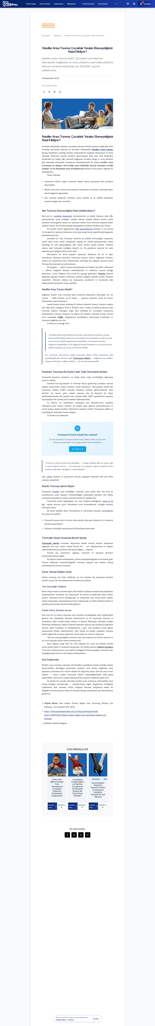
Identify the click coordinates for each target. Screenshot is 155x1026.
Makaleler (57, 35)
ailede (49, 477)
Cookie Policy (61, 1020)
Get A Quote (45, 4)
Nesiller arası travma (102, 149)
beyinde (55, 491)
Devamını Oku (51, 806)
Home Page (31, 4)
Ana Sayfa (46, 35)
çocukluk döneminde (63, 216)
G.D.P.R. (71, 1020)
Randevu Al (79, 449)
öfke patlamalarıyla (84, 229)
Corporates (58, 4)
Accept (96, 1019)
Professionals (88, 4)
